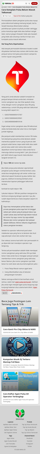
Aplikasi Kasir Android (10, 424)
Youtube (29, 441)
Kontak (34, 3)
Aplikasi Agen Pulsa (10, 430)
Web (9, 7)
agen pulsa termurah (23, 282)
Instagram (29, 444)
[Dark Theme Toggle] (29, 3)
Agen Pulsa (10, 438)
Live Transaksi (10, 444)
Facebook (30, 438)
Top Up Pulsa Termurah (29, 424)
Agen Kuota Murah (10, 441)
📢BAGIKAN (16, 293)
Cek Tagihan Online (10, 432)
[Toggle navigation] (26, 3)
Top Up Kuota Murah (29, 427)
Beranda (4, 7)
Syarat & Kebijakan (10, 446)
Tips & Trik (17, 16)
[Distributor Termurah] (3, 3)
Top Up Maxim (29, 430)
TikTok (30, 446)
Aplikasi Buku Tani (10, 427)
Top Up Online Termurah (29, 432)
